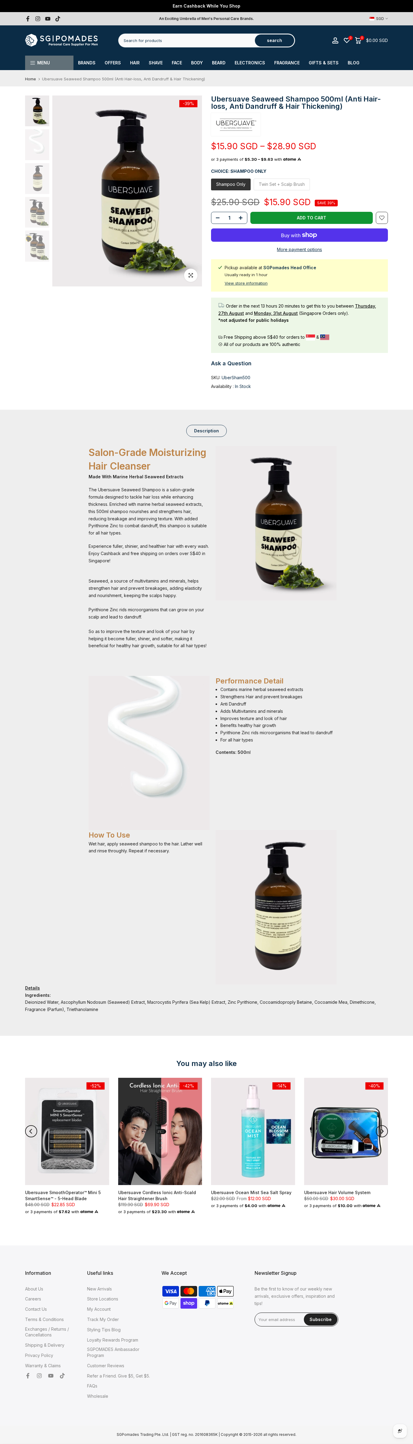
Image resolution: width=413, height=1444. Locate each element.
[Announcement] (206, 6)
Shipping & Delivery (44, 1345)
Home (30, 79)
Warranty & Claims (43, 1365)
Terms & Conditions (44, 1319)
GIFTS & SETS (324, 62)
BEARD (219, 62)
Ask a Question (231, 363)
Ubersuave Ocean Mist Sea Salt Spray (251, 1192)
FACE (177, 62)
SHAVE (156, 62)
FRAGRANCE (287, 62)
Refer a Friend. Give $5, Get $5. (118, 1375)
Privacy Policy (39, 1355)
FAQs (92, 1385)
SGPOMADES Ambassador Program (113, 1352)
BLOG (353, 62)
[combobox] (187, 40)
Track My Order (103, 1319)
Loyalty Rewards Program (112, 1339)
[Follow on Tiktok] (57, 18)
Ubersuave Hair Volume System (337, 1192)
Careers (33, 1298)
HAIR (135, 62)
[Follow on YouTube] (47, 18)
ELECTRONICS (250, 62)
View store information (246, 283)
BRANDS (87, 62)
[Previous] (31, 1131)
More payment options (299, 249)
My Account (99, 1309)
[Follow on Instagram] (38, 18)
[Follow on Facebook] (28, 18)
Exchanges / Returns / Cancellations (47, 1332)
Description (206, 430)
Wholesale (97, 1396)
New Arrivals (99, 1288)
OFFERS (113, 62)
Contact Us (36, 1309)
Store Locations (102, 1298)
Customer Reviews (105, 1365)
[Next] (382, 1131)
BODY (197, 62)
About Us (34, 1288)
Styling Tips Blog (104, 1329)
